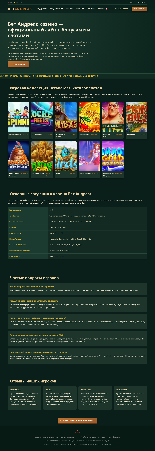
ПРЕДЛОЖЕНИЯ (56, 9)
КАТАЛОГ (69, 9)
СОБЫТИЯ (80, 9)
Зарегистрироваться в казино (77, 420)
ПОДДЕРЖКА (42, 9)
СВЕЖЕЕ (102, 9)
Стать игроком (139, 9)
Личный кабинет (121, 9)
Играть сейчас (18, 64)
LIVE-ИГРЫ (91, 9)
